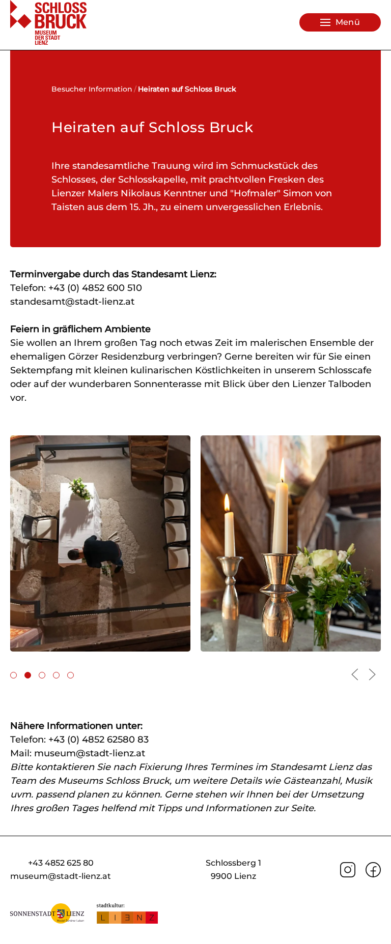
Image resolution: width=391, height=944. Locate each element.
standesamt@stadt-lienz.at (72, 301)
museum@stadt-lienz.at (89, 753)
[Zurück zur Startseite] (48, 22)
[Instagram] (347, 869)
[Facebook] (373, 869)
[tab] (13, 675)
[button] (340, 22)
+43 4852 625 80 (61, 863)
